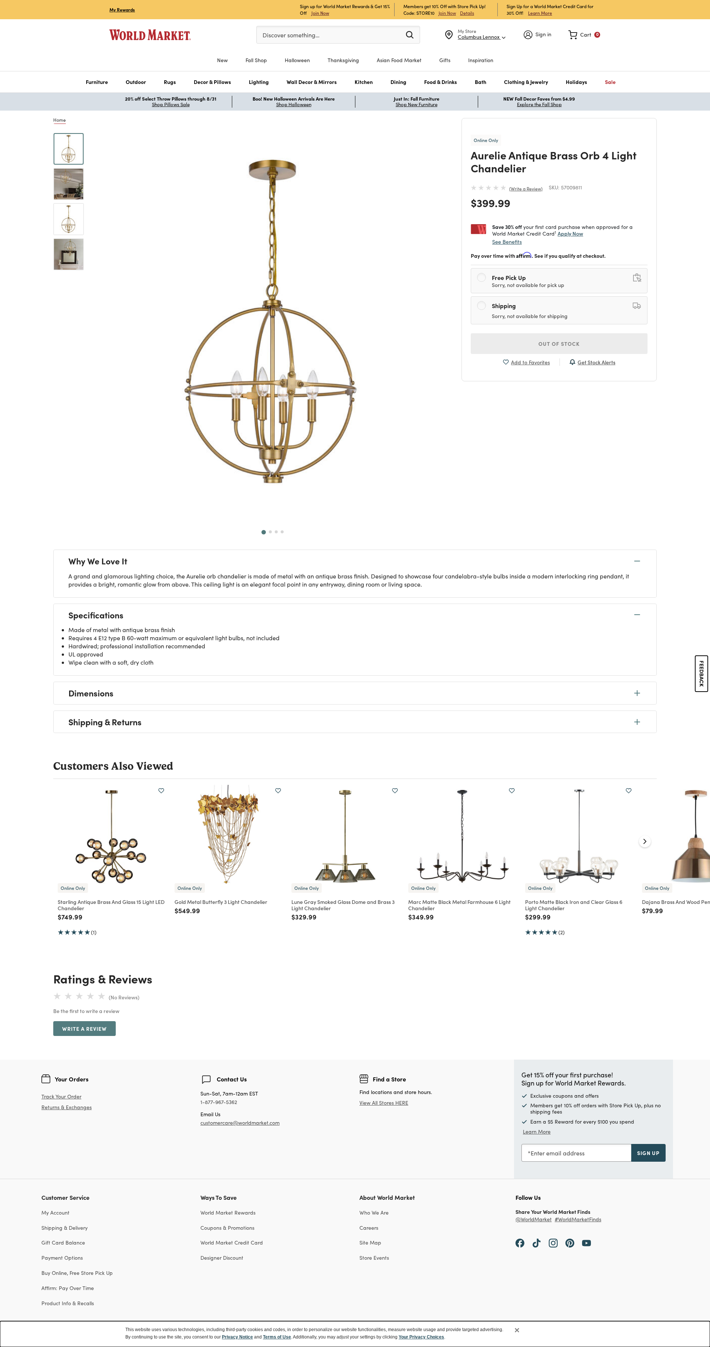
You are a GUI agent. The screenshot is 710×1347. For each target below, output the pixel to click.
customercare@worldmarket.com (240, 1122)
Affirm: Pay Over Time (67, 1288)
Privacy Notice (237, 1337)
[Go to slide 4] (282, 531)
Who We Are (374, 1212)
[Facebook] (519, 1242)
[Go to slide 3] (276, 531)
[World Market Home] (150, 35)
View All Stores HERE (383, 1102)
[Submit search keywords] (409, 34)
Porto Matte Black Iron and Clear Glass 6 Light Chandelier (573, 905)
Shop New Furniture (416, 104)
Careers (368, 1227)
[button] (97, 81)
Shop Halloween (293, 104)
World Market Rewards (228, 1212)
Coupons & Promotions (227, 1227)
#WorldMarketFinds (578, 1219)
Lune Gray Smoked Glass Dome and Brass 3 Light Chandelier (343, 905)
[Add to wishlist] (161, 791)
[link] (584, 34)
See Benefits (507, 241)
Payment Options (62, 1257)
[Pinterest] (569, 1242)
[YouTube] (586, 1242)
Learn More (540, 13)
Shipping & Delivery (64, 1227)
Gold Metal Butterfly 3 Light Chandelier (221, 901)
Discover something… (291, 35)
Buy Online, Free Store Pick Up (77, 1272)
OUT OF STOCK (559, 343)
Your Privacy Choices (421, 1337)
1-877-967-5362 (218, 1102)
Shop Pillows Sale (171, 104)
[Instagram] (553, 1242)
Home (59, 120)
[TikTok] (536, 1242)
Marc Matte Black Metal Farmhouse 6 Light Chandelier (459, 905)
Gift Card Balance (63, 1242)
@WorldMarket (533, 1219)
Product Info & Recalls (67, 1303)
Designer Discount (221, 1257)
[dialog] (355, 1334)
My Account (55, 1212)
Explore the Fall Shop (539, 104)
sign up (648, 1153)
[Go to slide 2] (270, 531)
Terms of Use (277, 1337)
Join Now (320, 13)
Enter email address (558, 1153)
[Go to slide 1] (263, 532)
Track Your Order (61, 1096)
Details (467, 13)
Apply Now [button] (570, 233)
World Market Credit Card (231, 1242)
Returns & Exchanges (66, 1107)
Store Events (374, 1257)
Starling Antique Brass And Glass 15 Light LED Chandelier (111, 905)
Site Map (370, 1242)
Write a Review (526, 189)
